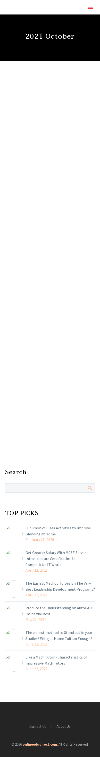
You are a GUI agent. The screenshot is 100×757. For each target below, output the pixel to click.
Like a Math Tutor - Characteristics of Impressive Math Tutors (56, 660)
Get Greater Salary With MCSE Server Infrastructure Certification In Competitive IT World (55, 558)
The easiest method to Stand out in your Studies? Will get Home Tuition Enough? (58, 635)
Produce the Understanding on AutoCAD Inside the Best (58, 610)
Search (89, 487)
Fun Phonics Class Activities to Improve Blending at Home (58, 531)
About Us (64, 727)
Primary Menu (90, 7)
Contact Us (37, 727)
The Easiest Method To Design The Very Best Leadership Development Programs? (60, 586)
